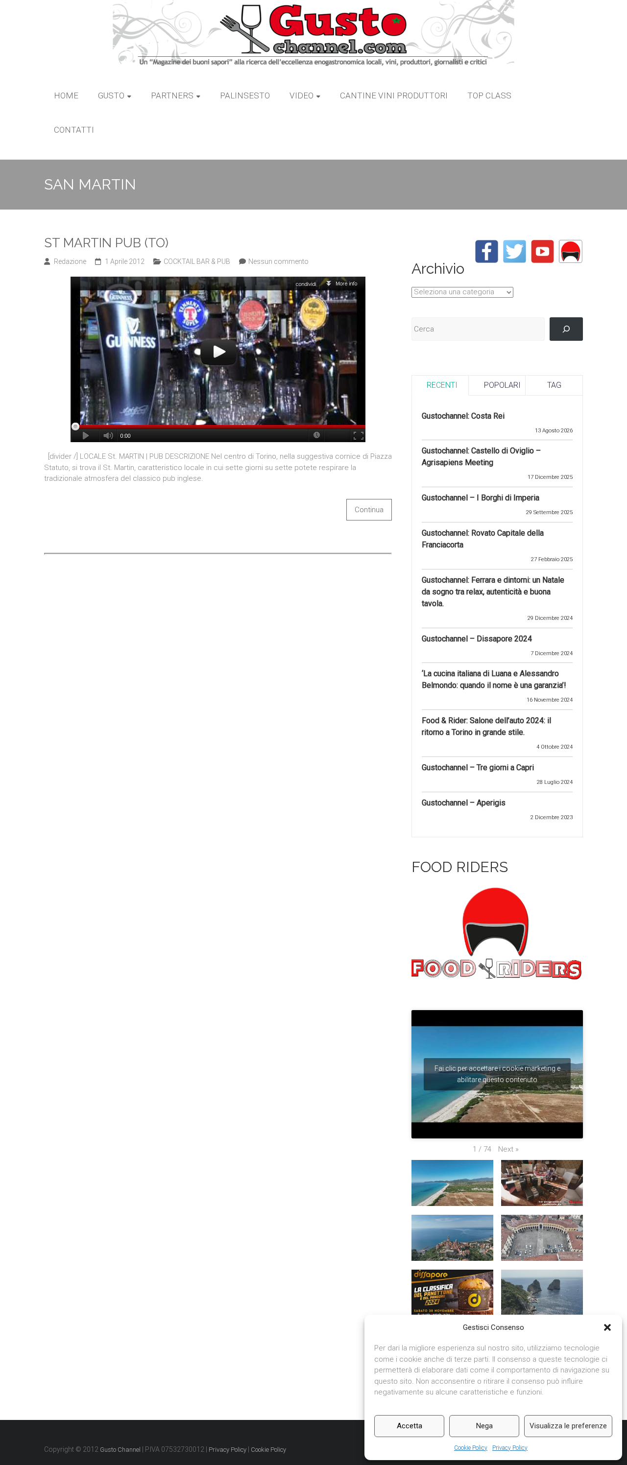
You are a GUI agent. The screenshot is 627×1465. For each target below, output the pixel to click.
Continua (369, 509)
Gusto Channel (120, 1449)
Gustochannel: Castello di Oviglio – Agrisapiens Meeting (481, 456)
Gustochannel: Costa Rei (463, 416)
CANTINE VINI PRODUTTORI (394, 95)
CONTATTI (74, 130)
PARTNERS (172, 95)
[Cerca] (566, 329)
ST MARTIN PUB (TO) (106, 243)
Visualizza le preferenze (568, 1425)
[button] (607, 1327)
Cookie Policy (470, 1447)
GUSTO (111, 95)
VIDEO (301, 95)
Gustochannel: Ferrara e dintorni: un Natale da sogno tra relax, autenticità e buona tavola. (493, 591)
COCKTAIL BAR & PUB (197, 261)
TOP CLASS (489, 95)
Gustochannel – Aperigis (464, 802)
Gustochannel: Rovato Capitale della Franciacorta (483, 538)
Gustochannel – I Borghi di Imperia (480, 497)
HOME (66, 95)
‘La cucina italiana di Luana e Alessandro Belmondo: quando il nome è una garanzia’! (494, 679)
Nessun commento (278, 261)
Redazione (70, 261)
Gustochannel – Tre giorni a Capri (478, 767)
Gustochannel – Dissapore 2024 (477, 638)
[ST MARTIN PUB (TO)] (218, 282)
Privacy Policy (510, 1447)
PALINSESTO (245, 95)
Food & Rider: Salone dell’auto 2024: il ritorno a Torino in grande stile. (486, 726)
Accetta (409, 1425)
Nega (484, 1425)
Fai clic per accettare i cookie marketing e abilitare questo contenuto (497, 1074)
